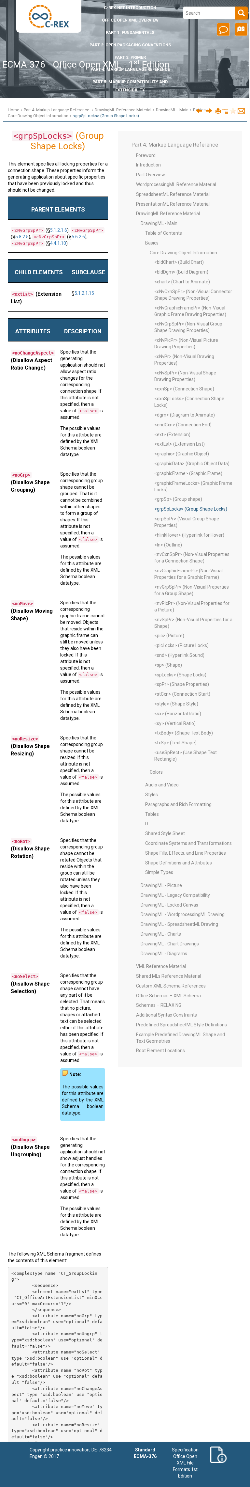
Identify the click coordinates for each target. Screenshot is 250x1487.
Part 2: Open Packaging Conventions (130, 44)
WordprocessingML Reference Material (176, 184)
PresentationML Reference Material (173, 204)
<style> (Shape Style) (176, 703)
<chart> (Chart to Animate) (182, 281)
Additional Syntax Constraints (166, 1015)
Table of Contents (163, 233)
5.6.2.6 (78, 236)
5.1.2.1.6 (58, 230)
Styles (151, 794)
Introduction (130, 7)
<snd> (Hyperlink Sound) (179, 655)
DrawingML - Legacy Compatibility (175, 895)
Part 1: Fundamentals (130, 32)
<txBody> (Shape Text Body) (183, 733)
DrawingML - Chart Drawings (170, 943)
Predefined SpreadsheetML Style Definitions (181, 1024)
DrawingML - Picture (161, 885)
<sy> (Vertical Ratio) (175, 723)
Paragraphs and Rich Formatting (178, 804)
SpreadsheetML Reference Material (173, 194)
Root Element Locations (160, 1050)
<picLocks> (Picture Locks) (181, 645)
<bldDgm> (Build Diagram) (181, 272)
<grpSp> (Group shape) (178, 499)
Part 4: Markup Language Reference (130, 69)
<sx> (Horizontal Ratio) (177, 713)
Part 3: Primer (130, 57)
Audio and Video (162, 784)
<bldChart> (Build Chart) (179, 262)
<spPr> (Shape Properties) (181, 684)
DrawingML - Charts (161, 934)
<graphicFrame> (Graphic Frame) (188, 473)
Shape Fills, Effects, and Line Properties (185, 853)
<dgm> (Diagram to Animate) (184, 415)
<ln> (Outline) (168, 544)
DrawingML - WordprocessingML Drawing (183, 914)
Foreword (146, 155)
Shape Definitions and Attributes (178, 862)
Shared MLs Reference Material (168, 976)
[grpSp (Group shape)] (199, 110)
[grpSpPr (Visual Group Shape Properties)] (209, 110)
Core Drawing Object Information (38, 115)
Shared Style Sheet (165, 833)
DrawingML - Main (172, 109)
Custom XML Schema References (171, 986)
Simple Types (159, 872)
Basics (152, 242)
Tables (152, 814)
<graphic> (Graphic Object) (181, 453)
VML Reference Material (161, 966)
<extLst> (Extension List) (179, 444)
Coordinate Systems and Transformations (188, 843)
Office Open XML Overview (130, 20)
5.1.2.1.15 (84, 293)
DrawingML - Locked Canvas (169, 905)
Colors (156, 772)
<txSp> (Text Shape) (175, 742)
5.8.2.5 (22, 236)
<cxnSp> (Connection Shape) (184, 388)
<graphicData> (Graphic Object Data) (191, 463)
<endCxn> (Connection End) (183, 424)
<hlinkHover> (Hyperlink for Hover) (189, 535)
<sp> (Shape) (168, 665)
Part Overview (150, 174)
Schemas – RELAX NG (158, 1005)
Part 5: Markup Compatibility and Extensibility (130, 85)
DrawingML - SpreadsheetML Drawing (179, 924)
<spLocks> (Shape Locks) (180, 674)
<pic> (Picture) (169, 635)
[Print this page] (218, 111)
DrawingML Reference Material (123, 109)
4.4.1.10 (58, 243)
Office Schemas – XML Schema (168, 995)
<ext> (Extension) (172, 434)
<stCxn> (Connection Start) (182, 694)
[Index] (240, 31)
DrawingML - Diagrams (164, 953)
